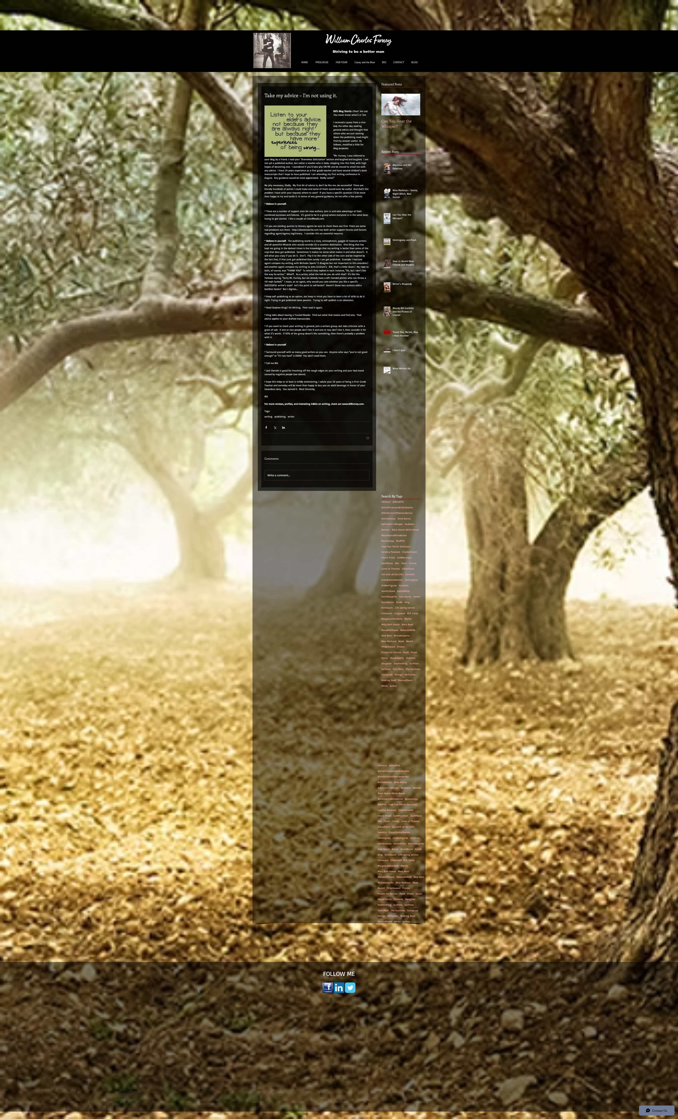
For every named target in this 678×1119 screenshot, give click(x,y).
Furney (413, 563)
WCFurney (410, 674)
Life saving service (405, 607)
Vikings (399, 674)
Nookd (409, 641)
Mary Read (407, 624)
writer (291, 416)
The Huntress (413, 668)
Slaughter (386, 663)
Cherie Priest (388, 557)
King (407, 602)
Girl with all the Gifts (392, 574)
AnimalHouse (388, 518)
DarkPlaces (387, 563)
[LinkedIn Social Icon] (339, 1024)
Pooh (406, 652)
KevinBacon (387, 602)
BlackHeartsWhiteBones (394, 535)
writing (268, 416)
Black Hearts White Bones (405, 529)
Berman (385, 529)
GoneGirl (410, 574)
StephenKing (400, 663)
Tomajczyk (387, 674)
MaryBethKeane (389, 629)
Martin (408, 618)
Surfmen (386, 668)
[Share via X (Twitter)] (274, 427)
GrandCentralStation (392, 579)
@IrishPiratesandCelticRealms (397, 507)
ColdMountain (404, 557)
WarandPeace (405, 680)
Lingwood (399, 613)
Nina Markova (388, 641)
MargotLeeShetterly (391, 618)
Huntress (403, 585)
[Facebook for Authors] (327, 1024)
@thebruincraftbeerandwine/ (397, 512)
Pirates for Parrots (391, 652)
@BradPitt (398, 501)
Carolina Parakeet (390, 551)
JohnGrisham (388, 590)
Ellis (397, 563)
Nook (401, 641)
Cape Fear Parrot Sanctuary (395, 546)
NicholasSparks (402, 635)
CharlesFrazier (409, 551)
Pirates (401, 646)
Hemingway (411, 579)
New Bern (386, 635)
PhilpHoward (388, 646)
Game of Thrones (390, 568)
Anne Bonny (404, 518)
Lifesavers (386, 613)
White (384, 685)
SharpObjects (397, 657)
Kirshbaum (387, 607)
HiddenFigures (389, 585)
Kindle (399, 602)
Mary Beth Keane (390, 624)
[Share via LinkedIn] (283, 427)
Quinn (384, 657)
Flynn (404, 563)
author (393, 685)
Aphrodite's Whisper (392, 523)
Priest (414, 652)
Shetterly (410, 657)
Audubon (409, 523)
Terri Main (398, 668)
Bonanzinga (387, 540)
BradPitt (400, 540)
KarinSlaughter (389, 596)
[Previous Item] (387, 104)
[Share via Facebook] (266, 427)
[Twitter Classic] (350, 1024)
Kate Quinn (405, 596)
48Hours (386, 501)
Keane (417, 596)
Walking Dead (388, 680)
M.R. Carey (412, 613)
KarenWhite (403, 590)
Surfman (414, 663)
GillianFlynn (408, 568)
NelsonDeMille (407, 629)
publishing (280, 416)
